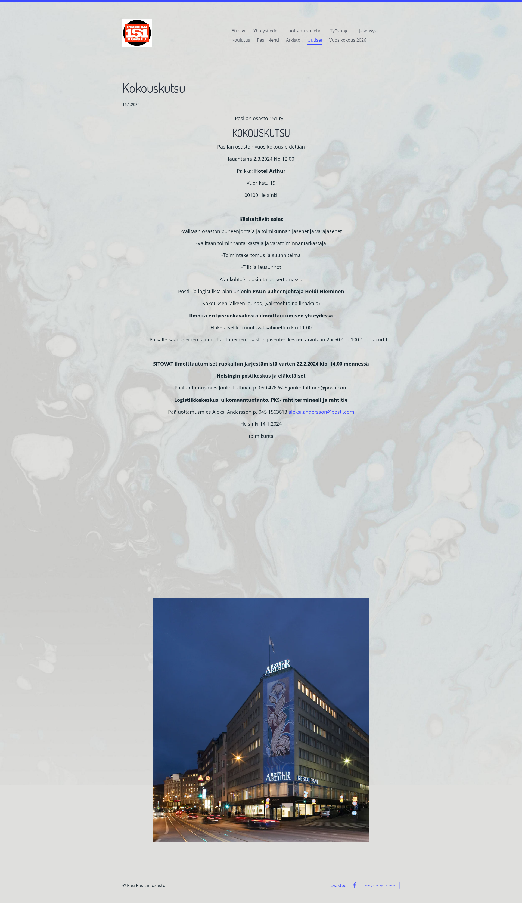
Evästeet (339, 885)
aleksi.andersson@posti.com (321, 412)
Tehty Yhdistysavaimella (381, 885)
